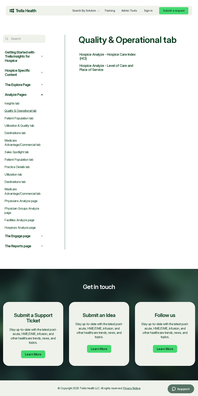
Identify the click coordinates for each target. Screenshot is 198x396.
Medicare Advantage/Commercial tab (22, 143)
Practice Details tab (17, 167)
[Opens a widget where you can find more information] (165, 389)
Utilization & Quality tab (19, 125)
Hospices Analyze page (20, 227)
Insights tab (11, 103)
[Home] (23, 11)
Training (109, 10)
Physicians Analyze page (21, 201)
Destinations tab (15, 133)
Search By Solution (84, 10)
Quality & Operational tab (20, 111)
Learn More (33, 354)
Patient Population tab (18, 118)
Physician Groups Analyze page (21, 210)
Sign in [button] (148, 10)
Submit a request (173, 10)
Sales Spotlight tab (16, 152)
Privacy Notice (131, 388)
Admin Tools (129, 10)
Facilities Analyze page (19, 220)
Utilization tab (13, 174)
